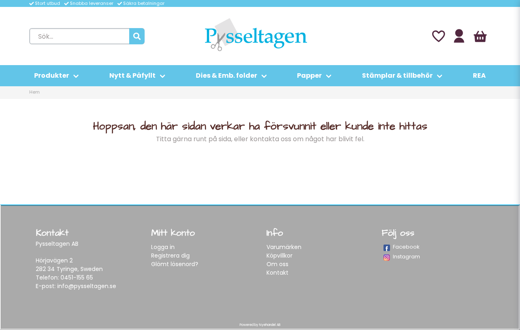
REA (479, 75)
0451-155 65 (77, 277)
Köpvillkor (279, 255)
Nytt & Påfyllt (132, 75)
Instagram (406, 256)
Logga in (163, 247)
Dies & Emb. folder (226, 75)
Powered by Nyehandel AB (260, 325)
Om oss (277, 264)
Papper (309, 75)
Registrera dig (170, 255)
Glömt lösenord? (174, 264)
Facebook (406, 247)
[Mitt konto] (459, 36)
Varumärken (283, 247)
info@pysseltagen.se (86, 286)
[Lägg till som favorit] (437, 36)
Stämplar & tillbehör (397, 75)
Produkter (51, 75)
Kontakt (277, 273)
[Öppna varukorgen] (480, 36)
